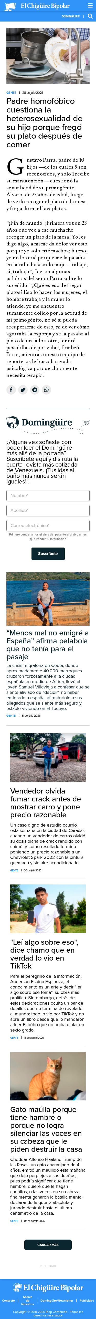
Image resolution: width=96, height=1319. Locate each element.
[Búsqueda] (90, 16)
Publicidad (87, 1300)
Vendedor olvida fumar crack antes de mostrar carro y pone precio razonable (45, 803)
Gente (11, 93)
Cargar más (48, 1245)
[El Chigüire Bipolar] (36, 7)
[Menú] (90, 5)
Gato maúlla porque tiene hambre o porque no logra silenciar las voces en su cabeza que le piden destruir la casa (46, 1129)
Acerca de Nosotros (27, 1300)
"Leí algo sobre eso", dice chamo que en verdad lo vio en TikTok (44, 954)
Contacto (8, 1300)
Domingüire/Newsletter (56, 1300)
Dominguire (70, 16)
